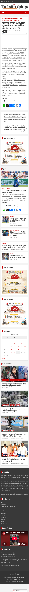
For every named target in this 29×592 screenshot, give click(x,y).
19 (14, 349)
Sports (4, 169)
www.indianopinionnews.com (17, 194)
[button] (4, 31)
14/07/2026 (13, 223)
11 (11, 346)
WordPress (20, 581)
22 (25, 349)
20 (18, 349)
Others (21, 18)
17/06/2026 (13, 259)
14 (21, 346)
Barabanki (5, 18)
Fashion (3, 515)
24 (7, 352)
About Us (3, 521)
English (17, 590)
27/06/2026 (5, 249)
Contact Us (4, 524)
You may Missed (8, 364)
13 (18, 346)
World (18, 405)
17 (7, 349)
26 (14, 352)
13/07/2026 (13, 237)
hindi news (6, 380)
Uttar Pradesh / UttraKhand (11, 20)
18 (11, 349)
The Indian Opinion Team (16, 31)
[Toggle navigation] (3, 12)
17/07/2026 (5, 194)
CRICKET (4, 188)
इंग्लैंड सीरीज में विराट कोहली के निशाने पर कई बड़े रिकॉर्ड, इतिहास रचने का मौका (18, 233)
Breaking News (13, 18)
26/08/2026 (5, 387)
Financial (3, 517)
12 (14, 346)
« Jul (3, 358)
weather (12, 405)
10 (7, 346)
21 (21, 349)
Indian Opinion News (18, 577)
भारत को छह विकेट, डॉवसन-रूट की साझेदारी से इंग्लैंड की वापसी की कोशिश (18, 220)
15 (25, 346)
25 (11, 352)
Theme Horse (16, 579)
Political (3, 509)
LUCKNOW (12, 453)
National (3, 504)
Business (3, 513)
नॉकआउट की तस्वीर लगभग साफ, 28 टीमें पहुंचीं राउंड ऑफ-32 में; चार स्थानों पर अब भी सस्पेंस (14, 246)
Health (3, 519)
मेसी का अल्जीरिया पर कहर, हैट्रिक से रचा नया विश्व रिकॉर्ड (17, 256)
